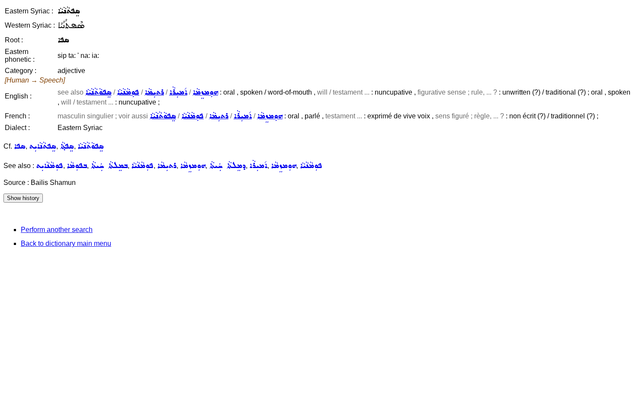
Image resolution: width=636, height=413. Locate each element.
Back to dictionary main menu (66, 243)
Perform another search (57, 229)
